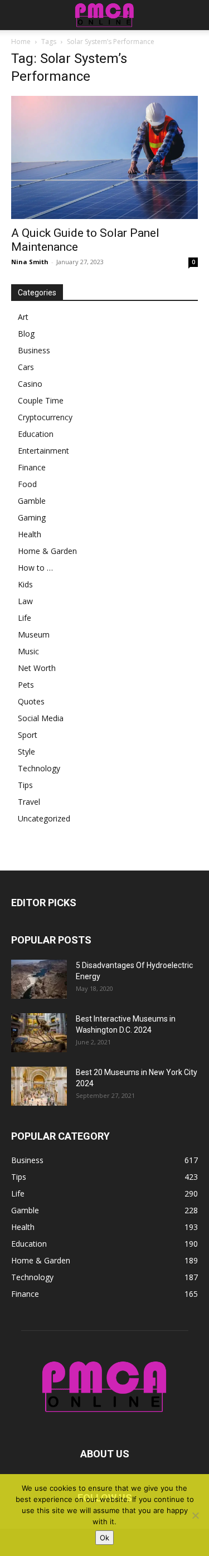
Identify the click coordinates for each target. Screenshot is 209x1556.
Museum (34, 634)
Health (29, 534)
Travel (29, 801)
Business (34, 350)
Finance (32, 467)
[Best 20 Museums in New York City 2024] (39, 1086)
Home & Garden (47, 551)
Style (26, 751)
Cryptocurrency (45, 417)
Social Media (41, 718)
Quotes (31, 701)
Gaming (32, 517)
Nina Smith (29, 261)
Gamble (32, 500)
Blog (26, 333)
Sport (27, 735)
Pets (26, 684)
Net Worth (37, 668)
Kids (25, 584)
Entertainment (43, 450)
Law (25, 601)
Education (36, 434)
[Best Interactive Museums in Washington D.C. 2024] (39, 1032)
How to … (35, 567)
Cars (26, 367)
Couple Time (41, 400)
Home (21, 41)
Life (24, 617)
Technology (39, 768)
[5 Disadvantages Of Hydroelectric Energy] (39, 979)
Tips (25, 785)
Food (27, 484)
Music (28, 651)
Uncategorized (44, 818)
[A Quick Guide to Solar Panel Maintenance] (104, 157)
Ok (104, 1537)
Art (23, 317)
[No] (195, 1515)
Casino (30, 383)
